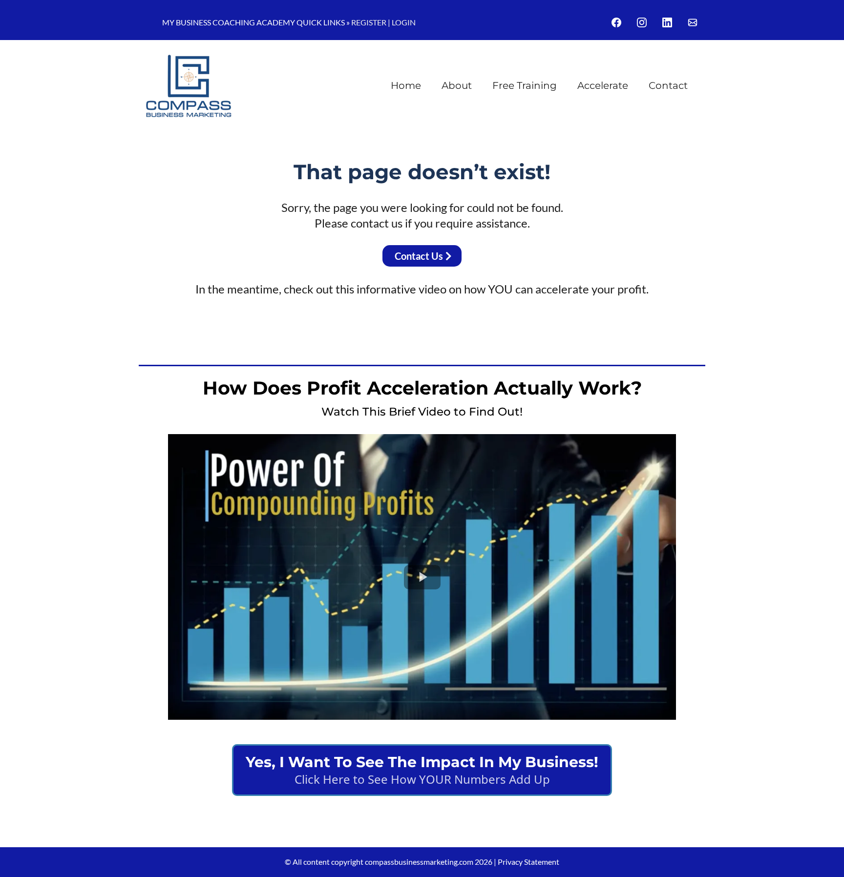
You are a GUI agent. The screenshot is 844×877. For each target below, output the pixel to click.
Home (406, 85)
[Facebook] (616, 22)
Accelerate (602, 85)
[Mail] (692, 22)
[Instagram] (641, 22)
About (457, 85)
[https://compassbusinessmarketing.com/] (189, 86)
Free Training (524, 85)
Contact (668, 85)
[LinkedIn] (667, 22)
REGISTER (368, 22)
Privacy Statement (528, 861)
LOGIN (404, 22)
